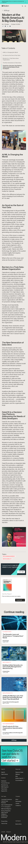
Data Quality (7, 558)
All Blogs (14, 740)
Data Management (9, 556)
